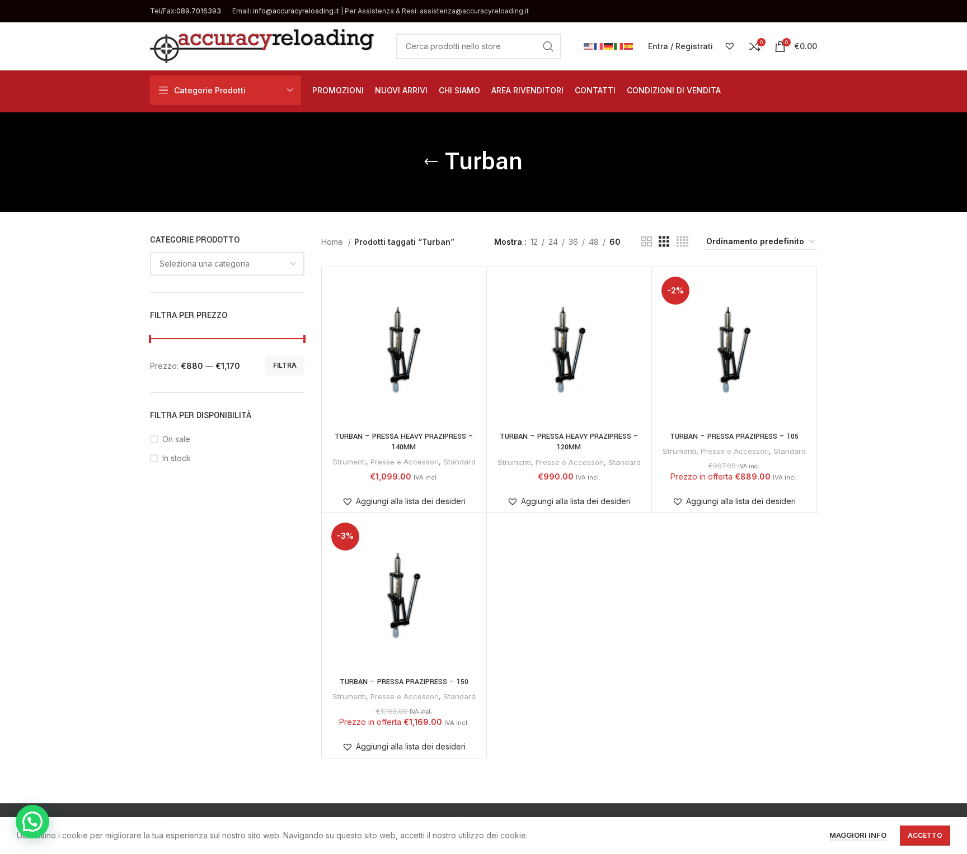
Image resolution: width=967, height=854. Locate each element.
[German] (609, 45)
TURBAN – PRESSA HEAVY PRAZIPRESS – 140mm (404, 442)
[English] (589, 45)
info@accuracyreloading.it (296, 11)
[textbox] (204, 263)
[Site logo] (262, 45)
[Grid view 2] (646, 242)
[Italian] (619, 45)
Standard (459, 461)
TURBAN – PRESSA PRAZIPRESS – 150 (404, 682)
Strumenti (349, 461)
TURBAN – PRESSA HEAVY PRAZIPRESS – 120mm (569, 442)
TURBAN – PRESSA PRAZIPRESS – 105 (734, 436)
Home (333, 241)
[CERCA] (548, 46)
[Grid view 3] (664, 242)
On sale (176, 439)
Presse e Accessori (404, 461)
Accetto (925, 835)
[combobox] (227, 264)
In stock (176, 458)
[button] (404, 501)
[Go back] (431, 162)
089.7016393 (198, 11)
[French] (599, 45)
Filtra (285, 365)
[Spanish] (629, 45)
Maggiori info (857, 835)
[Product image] (404, 349)
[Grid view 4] (682, 242)
